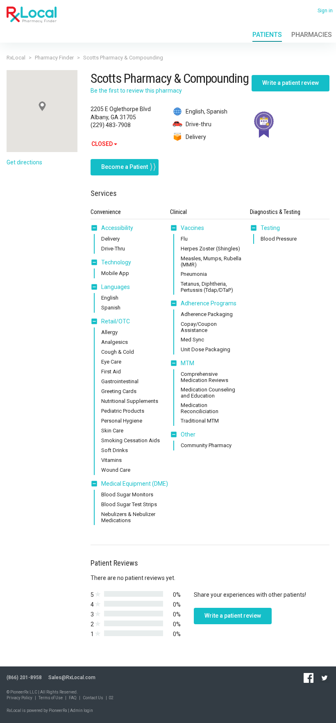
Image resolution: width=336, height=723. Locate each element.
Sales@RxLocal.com (71, 677)
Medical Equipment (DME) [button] (134, 483)
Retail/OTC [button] (115, 321)
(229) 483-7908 (111, 125)
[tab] (112, 228)
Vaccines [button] (192, 228)
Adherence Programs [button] (208, 303)
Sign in (325, 11)
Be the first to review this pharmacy (136, 90)
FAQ (73, 698)
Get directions (24, 162)
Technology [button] (116, 262)
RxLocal (16, 58)
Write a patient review (290, 83)
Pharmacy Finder (54, 58)
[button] (96, 228)
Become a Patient (124, 167)
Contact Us (93, 698)
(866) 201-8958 (24, 677)
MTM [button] (187, 363)
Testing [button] (270, 228)
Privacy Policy (19, 698)
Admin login (81, 710)
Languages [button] (115, 287)
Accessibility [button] (117, 228)
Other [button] (188, 434)
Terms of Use (51, 698)
